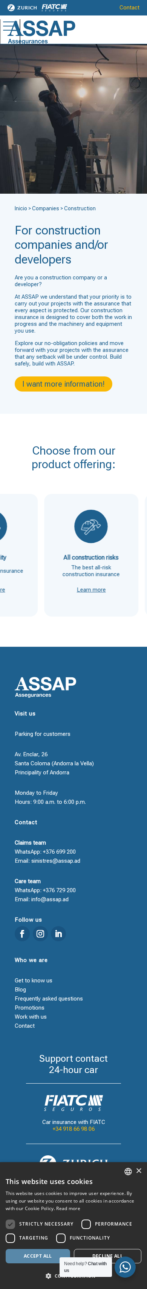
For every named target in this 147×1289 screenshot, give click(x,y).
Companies (45, 208)
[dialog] (73, 1225)
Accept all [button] (38, 1256)
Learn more (81, 589)
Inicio (21, 208)
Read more (68, 1208)
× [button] (138, 1171)
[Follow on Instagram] (40, 933)
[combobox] (128, 1171)
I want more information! (63, 384)
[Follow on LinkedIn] (58, 933)
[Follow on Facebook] (22, 933)
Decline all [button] (107, 1256)
